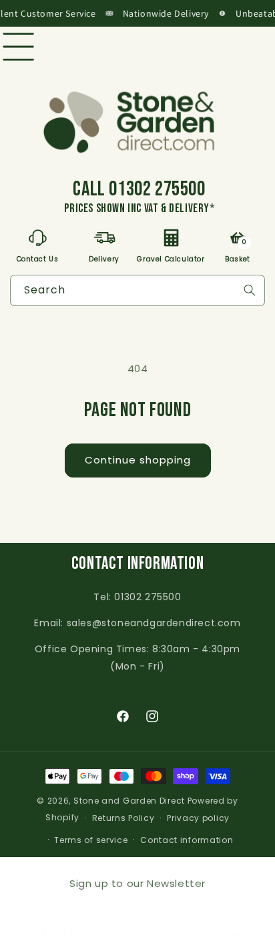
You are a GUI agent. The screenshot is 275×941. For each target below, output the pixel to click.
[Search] (249, 290)
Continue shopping (138, 460)
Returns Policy (123, 818)
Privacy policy (198, 818)
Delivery (104, 257)
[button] (45, 47)
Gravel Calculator (171, 257)
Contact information (186, 840)
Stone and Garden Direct (129, 800)
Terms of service (90, 840)
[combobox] (137, 290)
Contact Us (38, 257)
